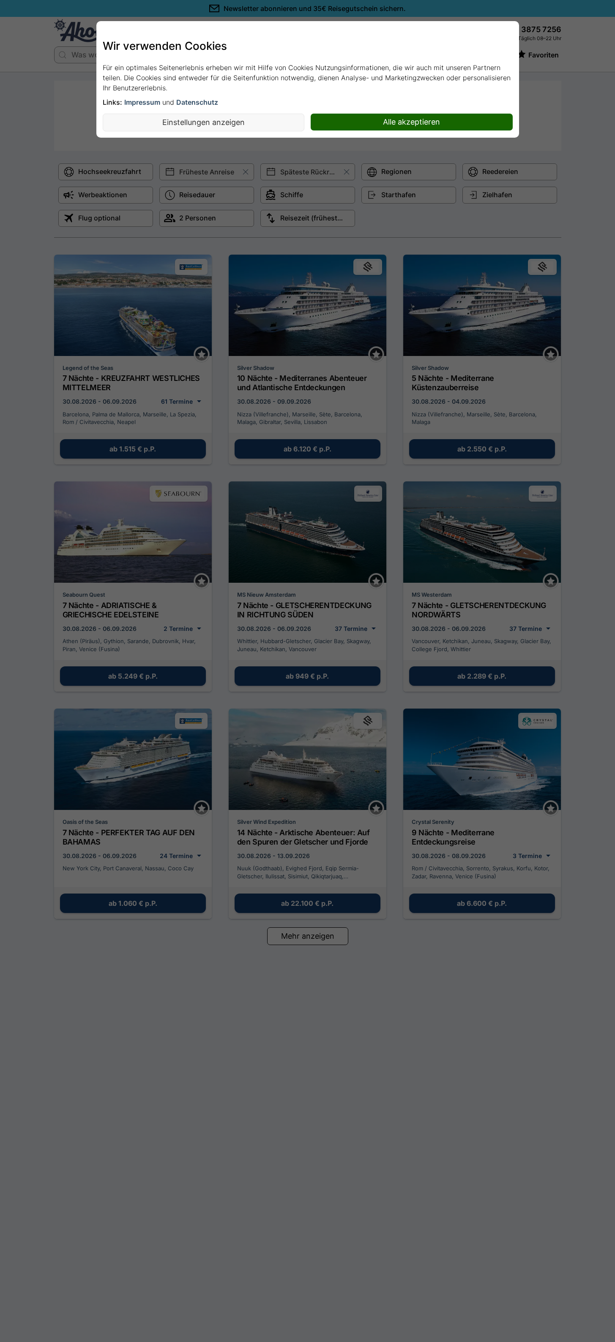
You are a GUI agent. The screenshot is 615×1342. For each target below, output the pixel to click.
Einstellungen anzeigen (203, 122)
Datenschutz (197, 102)
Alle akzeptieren (411, 121)
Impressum (142, 102)
